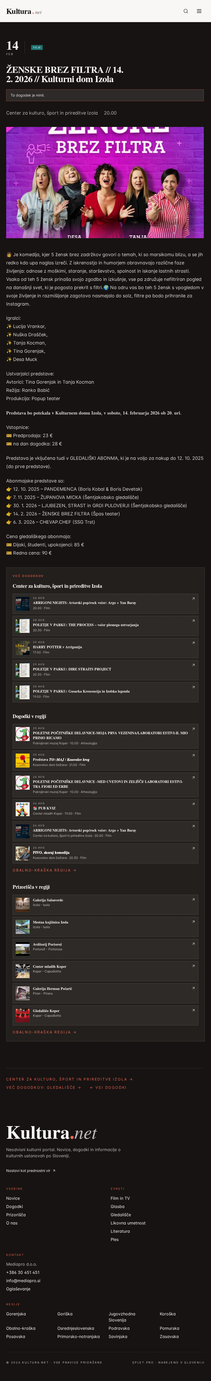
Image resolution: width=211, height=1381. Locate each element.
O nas (11, 1222)
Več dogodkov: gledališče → (44, 1087)
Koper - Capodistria (47, 971)
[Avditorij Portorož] (105, 949)
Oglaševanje (18, 1288)
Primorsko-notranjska (78, 1336)
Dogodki (14, 1206)
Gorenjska (16, 1313)
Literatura (120, 1231)
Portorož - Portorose (47, 949)
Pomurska (169, 1328)
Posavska (15, 1336)
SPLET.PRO (143, 1362)
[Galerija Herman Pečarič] (105, 993)
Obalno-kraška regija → (45, 870)
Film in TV (120, 1198)
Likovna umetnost (128, 1222)
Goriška (65, 1313)
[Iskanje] (185, 11)
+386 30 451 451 (22, 1272)
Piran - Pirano (43, 993)
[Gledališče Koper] (105, 1015)
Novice (13, 1198)
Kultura (51, 1131)
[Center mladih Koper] (105, 971)
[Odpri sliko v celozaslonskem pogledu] (105, 182)
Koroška (168, 1313)
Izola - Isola (41, 905)
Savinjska (118, 1336)
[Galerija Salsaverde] (105, 904)
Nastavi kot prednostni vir (28, 1170)
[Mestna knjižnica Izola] (105, 927)
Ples (115, 1239)
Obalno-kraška (21, 1328)
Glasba (118, 1206)
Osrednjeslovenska (75, 1328)
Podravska (119, 1328)
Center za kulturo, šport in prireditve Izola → (69, 1079)
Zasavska (169, 1336)
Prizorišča (16, 1214)
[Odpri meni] (199, 11)
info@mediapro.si (23, 1280)
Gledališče (121, 1214)
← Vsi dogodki (108, 1087)
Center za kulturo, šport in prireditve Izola (52, 113)
